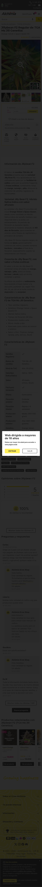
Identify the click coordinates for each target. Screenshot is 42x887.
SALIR (29, 451)
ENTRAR (12, 451)
